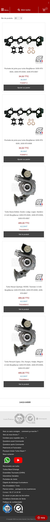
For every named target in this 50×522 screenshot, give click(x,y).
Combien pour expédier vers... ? (15, 438)
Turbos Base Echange (11, 469)
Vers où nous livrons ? (11, 435)
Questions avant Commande (13, 441)
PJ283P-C (23, 147)
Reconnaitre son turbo (11, 466)
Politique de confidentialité (12, 502)
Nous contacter (8, 454)
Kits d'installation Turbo (11, 486)
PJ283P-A (23, 76)
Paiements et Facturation (12, 448)
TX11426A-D (23, 221)
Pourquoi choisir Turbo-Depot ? (14, 451)
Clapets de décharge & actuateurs (15, 482)
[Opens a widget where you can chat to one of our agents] (41, 518)
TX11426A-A (23, 370)
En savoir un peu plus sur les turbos (16, 495)
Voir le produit (24, 234)
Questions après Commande (13, 444)
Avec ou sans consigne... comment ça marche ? (20, 431)
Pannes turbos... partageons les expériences (19, 489)
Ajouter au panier (23, 88)
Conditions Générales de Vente (14, 499)
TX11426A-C (24, 296)
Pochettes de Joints (10, 479)
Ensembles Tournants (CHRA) (14, 473)
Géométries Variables (11, 476)
